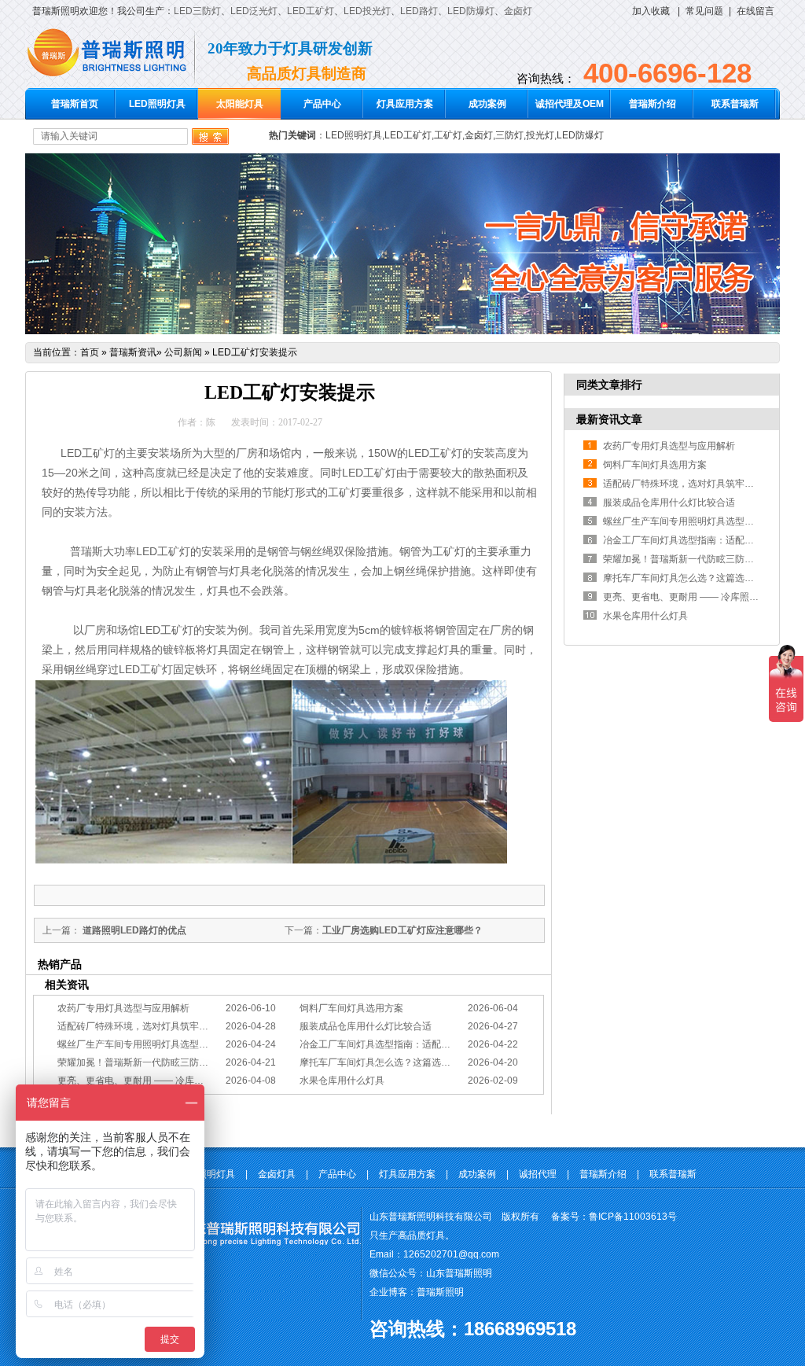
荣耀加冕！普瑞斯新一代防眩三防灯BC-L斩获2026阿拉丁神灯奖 (192, 1062)
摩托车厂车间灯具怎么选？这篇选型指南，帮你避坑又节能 (422, 1062)
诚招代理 (538, 1174)
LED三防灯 (197, 11)
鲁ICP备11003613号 (633, 1216)
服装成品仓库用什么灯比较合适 (366, 1026)
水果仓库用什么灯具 (342, 1080)
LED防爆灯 (470, 11)
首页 (89, 352)
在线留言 (755, 11)
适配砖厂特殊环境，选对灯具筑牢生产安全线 (151, 1026)
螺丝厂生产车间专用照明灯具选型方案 (137, 1044)
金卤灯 (518, 11)
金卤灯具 (277, 1174)
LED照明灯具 (157, 103)
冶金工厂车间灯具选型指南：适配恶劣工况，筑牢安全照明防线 (432, 1044)
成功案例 (487, 103)
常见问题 (704, 11)
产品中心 (322, 103)
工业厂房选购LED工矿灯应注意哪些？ (402, 930)
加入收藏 (651, 11)
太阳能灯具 (239, 103)
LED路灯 (419, 11)
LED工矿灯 (310, 11)
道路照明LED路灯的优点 (133, 930)
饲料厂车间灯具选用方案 (351, 1008)
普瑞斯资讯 (132, 352)
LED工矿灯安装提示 (254, 352)
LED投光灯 (367, 11)
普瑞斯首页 (74, 103)
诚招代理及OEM (569, 103)
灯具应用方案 (405, 103)
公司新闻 (183, 352)
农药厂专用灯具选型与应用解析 (123, 1008)
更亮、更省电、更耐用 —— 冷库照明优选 (144, 1080)
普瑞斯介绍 (652, 103)
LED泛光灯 (254, 11)
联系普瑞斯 (735, 103)
